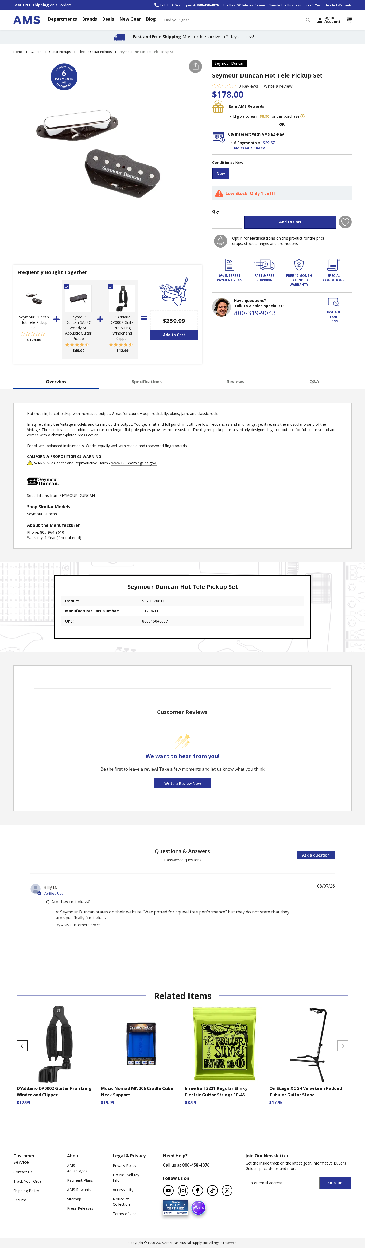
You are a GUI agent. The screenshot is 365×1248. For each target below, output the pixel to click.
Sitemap (74, 1198)
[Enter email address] (287, 1182)
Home (18, 51)
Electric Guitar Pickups (95, 51)
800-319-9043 (255, 312)
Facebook (197, 1190)
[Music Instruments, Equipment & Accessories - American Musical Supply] (26, 19)
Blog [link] (151, 19)
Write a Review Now (182, 783)
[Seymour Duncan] (43, 490)
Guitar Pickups (60, 51)
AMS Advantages (77, 1168)
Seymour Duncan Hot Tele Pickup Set (34, 322)
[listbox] (282, 174)
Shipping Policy (26, 1190)
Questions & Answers (182, 851)
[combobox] (237, 20)
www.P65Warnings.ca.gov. (134, 463)
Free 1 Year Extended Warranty (328, 5)
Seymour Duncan (229, 63)
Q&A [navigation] (314, 382)
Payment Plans (80, 1180)
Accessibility (123, 1189)
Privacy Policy (124, 1165)
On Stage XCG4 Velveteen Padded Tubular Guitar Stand (305, 1091)
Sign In (332, 20)
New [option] (220, 173)
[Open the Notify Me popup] (220, 241)
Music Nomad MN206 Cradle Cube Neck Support (137, 1091)
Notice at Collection (121, 1201)
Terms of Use (125, 1213)
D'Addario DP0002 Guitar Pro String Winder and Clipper (122, 327)
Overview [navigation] (56, 382)
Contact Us (23, 1171)
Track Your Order (28, 1181)
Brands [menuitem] (89, 19)
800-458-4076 (195, 1165)
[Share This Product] (195, 66)
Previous (22, 1045)
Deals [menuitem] (108, 19)
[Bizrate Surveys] (181, 1212)
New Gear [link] (130, 19)
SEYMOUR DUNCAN (77, 495)
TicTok (212, 1190)
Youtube (168, 1190)
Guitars (35, 51)
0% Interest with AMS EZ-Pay (256, 134)
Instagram (183, 1190)
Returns (20, 1200)
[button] (349, 19)
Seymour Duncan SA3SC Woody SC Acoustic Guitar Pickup (78, 327)
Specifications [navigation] (147, 382)
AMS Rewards (79, 1189)
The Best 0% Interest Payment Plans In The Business (262, 5)
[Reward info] (302, 116)
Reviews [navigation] (235, 382)
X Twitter (227, 1190)
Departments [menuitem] (62, 19)
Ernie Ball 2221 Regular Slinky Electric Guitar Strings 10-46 (216, 1091)
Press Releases (80, 1208)
